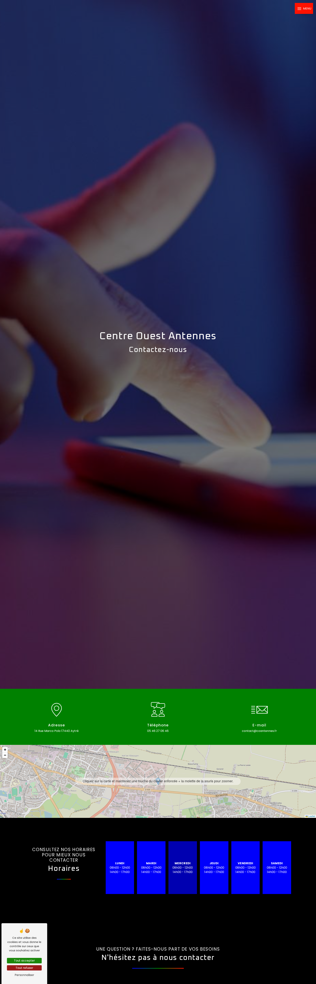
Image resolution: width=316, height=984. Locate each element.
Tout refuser (24, 968)
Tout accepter (24, 960)
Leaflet (311, 816)
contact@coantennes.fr (259, 731)
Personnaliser (24, 975)
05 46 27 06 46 (158, 731)
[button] (158, 781)
